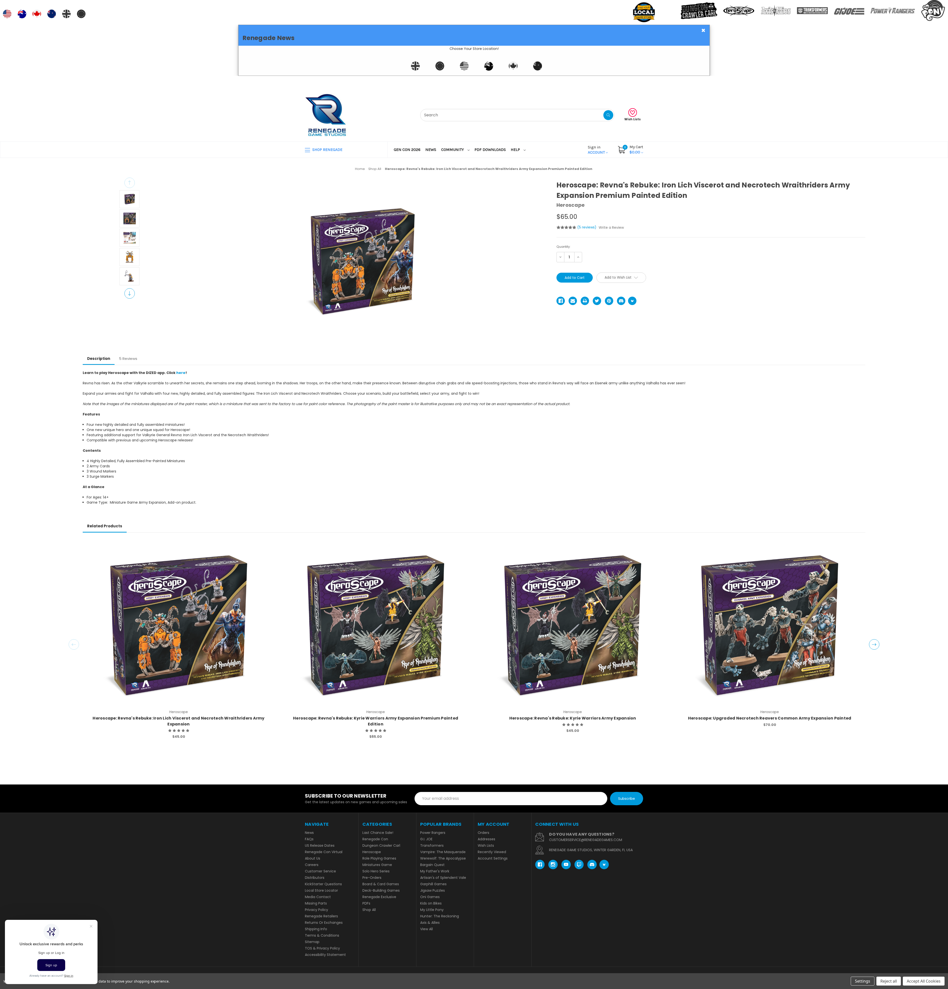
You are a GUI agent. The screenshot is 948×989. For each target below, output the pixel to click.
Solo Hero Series (376, 871)
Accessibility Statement (325, 954)
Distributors (314, 877)
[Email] (573, 301)
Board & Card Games (380, 884)
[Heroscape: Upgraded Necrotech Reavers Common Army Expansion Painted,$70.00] (769, 625)
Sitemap (312, 941)
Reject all (888, 981)
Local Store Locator (321, 890)
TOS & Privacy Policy (322, 948)
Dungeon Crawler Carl (381, 845)
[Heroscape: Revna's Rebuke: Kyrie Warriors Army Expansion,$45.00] (572, 625)
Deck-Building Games (381, 890)
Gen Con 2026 (407, 149)
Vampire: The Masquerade (443, 851)
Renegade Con (375, 839)
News (430, 149)
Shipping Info (316, 929)
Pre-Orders (371, 877)
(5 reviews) (587, 227)
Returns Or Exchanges (324, 922)
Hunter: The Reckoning (439, 916)
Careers (311, 864)
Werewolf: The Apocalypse (443, 858)
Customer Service (320, 871)
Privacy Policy (316, 909)
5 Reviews (128, 358)
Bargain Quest (432, 864)
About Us (312, 858)
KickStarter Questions (323, 884)
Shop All (369, 909)
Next (129, 293)
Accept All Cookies (924, 981)
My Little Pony (432, 909)
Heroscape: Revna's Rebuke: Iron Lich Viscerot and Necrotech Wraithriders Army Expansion (178, 721)
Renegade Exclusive (379, 896)
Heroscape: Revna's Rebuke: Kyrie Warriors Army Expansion (572, 718)
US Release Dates (320, 845)
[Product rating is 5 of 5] (566, 227)
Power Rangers (432, 832)
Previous (129, 183)
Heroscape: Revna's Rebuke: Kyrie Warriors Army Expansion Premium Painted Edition (375, 721)
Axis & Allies (430, 922)
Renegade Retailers (321, 916)
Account (597, 150)
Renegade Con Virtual (323, 851)
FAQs (309, 839)
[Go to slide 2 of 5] (874, 644)
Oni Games (430, 896)
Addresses (486, 839)
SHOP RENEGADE (326, 149)
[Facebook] (560, 301)
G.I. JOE (426, 839)
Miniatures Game (377, 864)
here (180, 372)
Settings (862, 981)
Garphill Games (433, 884)
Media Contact (318, 896)
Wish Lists (632, 119)
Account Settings (493, 858)
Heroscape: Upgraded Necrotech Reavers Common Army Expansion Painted (769, 718)
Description (98, 358)
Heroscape (371, 851)
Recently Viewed (492, 851)
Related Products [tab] (104, 526)
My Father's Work (434, 871)
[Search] (608, 115)
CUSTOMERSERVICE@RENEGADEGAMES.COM (585, 839)
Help (516, 149)
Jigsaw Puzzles (432, 890)
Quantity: (563, 246)
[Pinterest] (609, 301)
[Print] (585, 301)
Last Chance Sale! (377, 832)
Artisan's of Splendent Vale (443, 877)
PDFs (366, 903)
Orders (483, 832)
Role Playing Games (379, 858)
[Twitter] (597, 301)
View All (426, 929)
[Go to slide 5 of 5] (74, 644)
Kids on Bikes (431, 903)
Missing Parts (316, 903)
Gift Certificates (622, 82)
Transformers (432, 845)
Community (453, 149)
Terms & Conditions (322, 935)
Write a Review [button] (611, 227)
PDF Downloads (490, 149)
